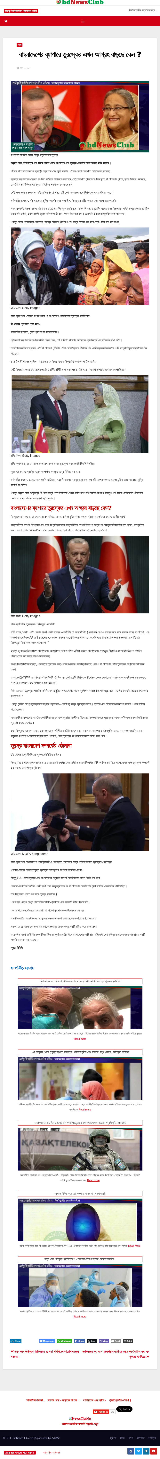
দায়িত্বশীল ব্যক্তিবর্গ (51, 1452)
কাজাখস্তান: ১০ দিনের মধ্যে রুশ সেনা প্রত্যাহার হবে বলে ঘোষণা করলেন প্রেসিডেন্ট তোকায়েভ (80, 1123)
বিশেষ (131, 1438)
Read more (80, 1038)
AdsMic (56, 1438)
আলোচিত (140, 1438)
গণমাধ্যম (152, 1438)
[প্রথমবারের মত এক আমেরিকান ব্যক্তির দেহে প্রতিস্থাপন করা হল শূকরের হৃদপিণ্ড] (80, 1020)
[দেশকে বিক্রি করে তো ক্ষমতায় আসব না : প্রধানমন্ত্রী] (80, 1230)
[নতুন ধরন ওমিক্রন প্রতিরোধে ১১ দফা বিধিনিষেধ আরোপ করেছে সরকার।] (80, 1296)
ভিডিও (122, 1438)
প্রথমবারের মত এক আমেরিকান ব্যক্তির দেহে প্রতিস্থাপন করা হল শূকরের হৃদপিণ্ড (80, 981)
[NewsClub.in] (80, 1418)
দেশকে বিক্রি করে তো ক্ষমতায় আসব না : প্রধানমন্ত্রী (80, 1193)
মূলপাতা (113, 1438)
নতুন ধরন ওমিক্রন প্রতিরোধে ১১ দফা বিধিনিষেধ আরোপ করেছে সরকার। (80, 1259)
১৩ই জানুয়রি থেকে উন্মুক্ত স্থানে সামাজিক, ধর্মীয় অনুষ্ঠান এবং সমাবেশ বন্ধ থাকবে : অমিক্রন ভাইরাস (80, 1052)
